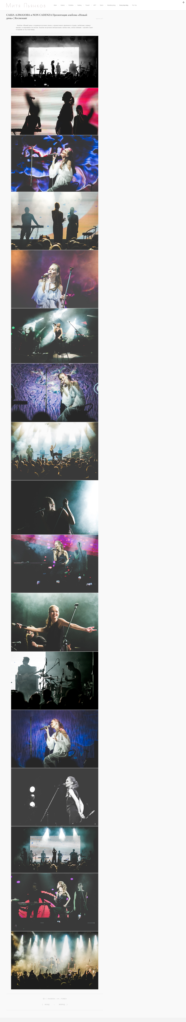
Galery (63, 5)
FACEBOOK (51, 999)
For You (134, 5)
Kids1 (101, 5)
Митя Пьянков (26, 5)
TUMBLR (64, 999)
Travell (87, 5)
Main (55, 5)
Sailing (79, 5)
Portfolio (71, 5)
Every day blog (123, 5)
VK (58, 999)
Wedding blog (111, 5)
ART (94, 5)
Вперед (62, 1004)
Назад (47, 1004)
